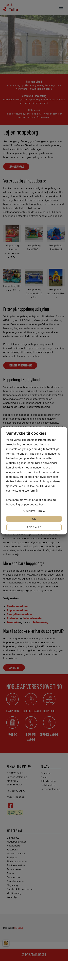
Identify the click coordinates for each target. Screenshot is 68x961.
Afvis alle (34, 527)
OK (34, 518)
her (41, 504)
